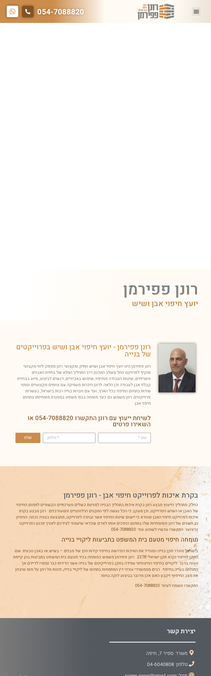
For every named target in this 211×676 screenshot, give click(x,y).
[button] (196, 11)
